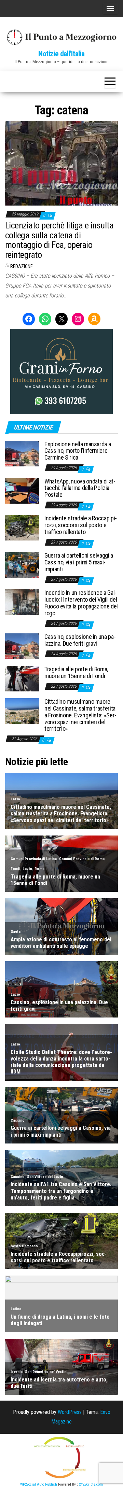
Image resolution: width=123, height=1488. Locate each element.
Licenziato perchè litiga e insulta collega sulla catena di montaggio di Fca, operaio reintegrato (59, 240)
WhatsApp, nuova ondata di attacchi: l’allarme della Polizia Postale (79, 488)
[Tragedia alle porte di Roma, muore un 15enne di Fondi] (22, 678)
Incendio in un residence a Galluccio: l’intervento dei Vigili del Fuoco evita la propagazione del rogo (81, 602)
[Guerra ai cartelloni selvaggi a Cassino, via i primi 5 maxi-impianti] (22, 564)
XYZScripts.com (91, 1484)
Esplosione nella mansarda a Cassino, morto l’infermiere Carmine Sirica (77, 450)
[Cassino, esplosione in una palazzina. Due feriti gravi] (22, 646)
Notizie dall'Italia (61, 54)
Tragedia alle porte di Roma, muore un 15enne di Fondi (76, 672)
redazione (21, 266)
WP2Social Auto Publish (38, 1484)
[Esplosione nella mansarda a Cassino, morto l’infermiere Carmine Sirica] (22, 453)
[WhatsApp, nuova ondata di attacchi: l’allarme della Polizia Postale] (22, 490)
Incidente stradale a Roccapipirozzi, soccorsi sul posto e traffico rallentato (80, 525)
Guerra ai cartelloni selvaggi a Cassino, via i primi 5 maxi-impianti (78, 562)
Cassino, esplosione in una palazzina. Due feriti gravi (80, 640)
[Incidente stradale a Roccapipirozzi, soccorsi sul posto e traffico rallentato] (22, 527)
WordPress (70, 1412)
